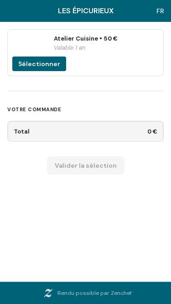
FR (160, 11)
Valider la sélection (86, 165)
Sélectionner (39, 64)
